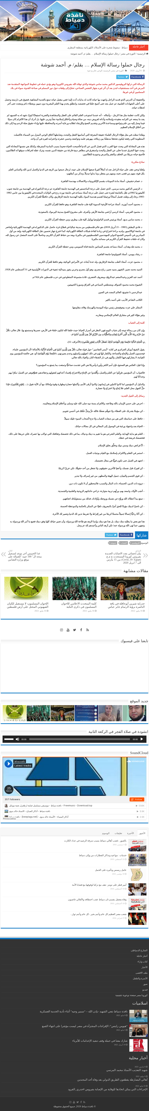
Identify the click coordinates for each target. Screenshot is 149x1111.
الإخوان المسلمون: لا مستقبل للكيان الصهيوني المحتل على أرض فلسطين (27, 605)
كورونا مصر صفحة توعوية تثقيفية (131, 995)
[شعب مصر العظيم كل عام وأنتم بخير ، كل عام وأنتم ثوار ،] (137, 919)
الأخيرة (130, 833)
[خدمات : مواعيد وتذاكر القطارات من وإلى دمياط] (137, 860)
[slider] (9, 739)
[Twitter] (74, 630)
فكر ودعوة (91, 71)
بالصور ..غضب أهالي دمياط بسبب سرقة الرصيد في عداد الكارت (95, 840)
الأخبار (145, 967)
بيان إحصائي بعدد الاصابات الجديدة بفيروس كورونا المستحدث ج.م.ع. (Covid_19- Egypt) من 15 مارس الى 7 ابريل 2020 (123, 557)
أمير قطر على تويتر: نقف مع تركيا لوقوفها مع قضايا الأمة (99, 884)
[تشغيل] (142, 739)
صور (145, 984)
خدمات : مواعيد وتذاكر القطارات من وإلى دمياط (102, 855)
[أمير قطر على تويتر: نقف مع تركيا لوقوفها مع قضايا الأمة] (137, 889)
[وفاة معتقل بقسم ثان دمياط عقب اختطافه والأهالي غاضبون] (137, 904)
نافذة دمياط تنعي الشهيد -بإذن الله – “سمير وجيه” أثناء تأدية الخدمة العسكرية (84, 1011)
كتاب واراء (143, 961)
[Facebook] (81, 630)
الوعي (99, 71)
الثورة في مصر (128, 53)
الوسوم (106, 833)
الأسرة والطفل (140, 978)
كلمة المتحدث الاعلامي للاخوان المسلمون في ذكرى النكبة (99, 47)
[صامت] (17, 739)
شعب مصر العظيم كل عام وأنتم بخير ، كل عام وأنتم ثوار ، (98, 914)
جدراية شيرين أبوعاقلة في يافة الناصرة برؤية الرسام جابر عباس (126, 605)
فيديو (145, 989)
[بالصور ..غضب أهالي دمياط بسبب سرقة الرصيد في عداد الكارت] (137, 845)
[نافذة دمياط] (74, 21)
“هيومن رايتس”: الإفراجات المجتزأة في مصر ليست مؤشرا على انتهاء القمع (85, 1026)
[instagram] (61, 630)
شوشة (113, 543)
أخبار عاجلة (142, 956)
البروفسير (136, 543)
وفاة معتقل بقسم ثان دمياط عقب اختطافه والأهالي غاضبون (97, 899)
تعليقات (118, 833)
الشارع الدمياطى (139, 950)
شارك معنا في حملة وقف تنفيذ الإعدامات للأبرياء (100, 1040)
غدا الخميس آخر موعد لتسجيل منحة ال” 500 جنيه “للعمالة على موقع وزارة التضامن (25, 555)
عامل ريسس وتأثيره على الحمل (110, 870)
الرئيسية (141, 53)
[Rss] (87, 630)
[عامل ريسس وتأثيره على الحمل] (137, 874)
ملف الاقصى (142, 972)
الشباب (124, 543)
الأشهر (142, 833)
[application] (74, 739)
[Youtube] (68, 630)
